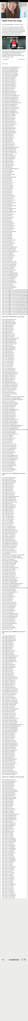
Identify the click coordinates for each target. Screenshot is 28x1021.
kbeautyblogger (6, 54)
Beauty (6, 51)
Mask (19, 54)
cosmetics (22, 51)
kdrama (12, 54)
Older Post (5, 59)
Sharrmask (7, 56)
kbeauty (21, 52)
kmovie (16, 54)
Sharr (3, 56)
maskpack (4, 55)
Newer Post (22, 59)
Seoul (23, 55)
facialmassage (15, 52)
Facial (9, 52)
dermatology (5, 52)
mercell (14, 55)
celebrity (18, 51)
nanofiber (19, 55)
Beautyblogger (11, 51)
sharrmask (14, 960)
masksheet (9, 55)
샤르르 (12, 56)
